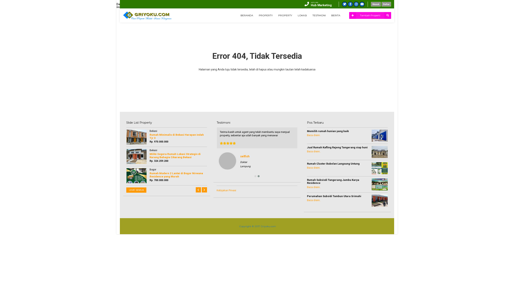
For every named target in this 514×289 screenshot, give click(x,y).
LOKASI (302, 15)
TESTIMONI (319, 15)
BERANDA (247, 15)
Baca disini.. (314, 135)
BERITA (335, 15)
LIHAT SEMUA (136, 190)
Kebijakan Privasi (226, 190)
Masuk (375, 4)
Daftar (386, 4)
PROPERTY (266, 15)
